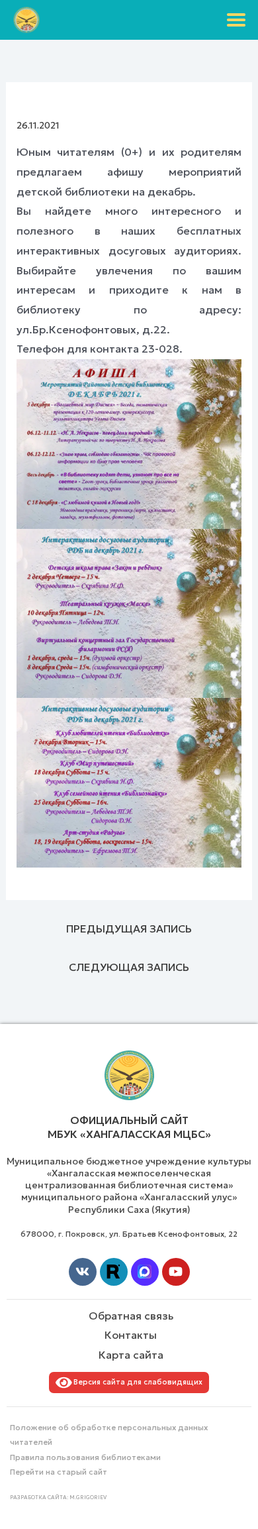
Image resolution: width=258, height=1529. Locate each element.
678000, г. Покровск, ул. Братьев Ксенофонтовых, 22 (129, 1234)
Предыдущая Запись (129, 928)
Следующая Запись (129, 967)
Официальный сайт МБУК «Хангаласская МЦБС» (129, 1127)
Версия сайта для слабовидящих (135, 1382)
